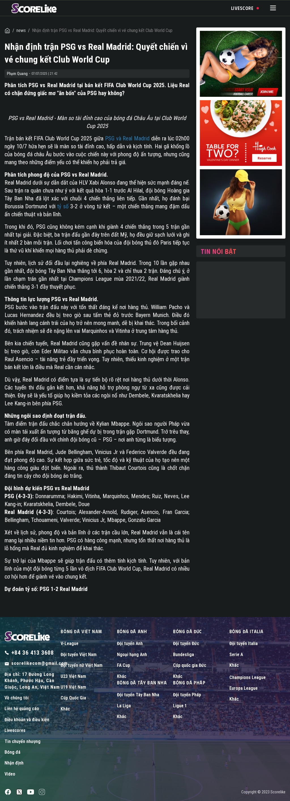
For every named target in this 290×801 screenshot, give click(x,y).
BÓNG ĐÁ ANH (132, 631)
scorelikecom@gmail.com (39, 663)
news (21, 30)
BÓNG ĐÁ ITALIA (246, 631)
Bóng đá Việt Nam (81, 631)
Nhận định (14, 763)
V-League (69, 643)
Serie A (236, 654)
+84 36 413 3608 (32, 653)
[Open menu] (273, 8)
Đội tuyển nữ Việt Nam (82, 665)
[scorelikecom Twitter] (42, 792)
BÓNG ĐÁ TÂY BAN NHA (142, 682)
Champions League (247, 677)
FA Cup (123, 665)
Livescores (15, 730)
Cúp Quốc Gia (73, 698)
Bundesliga (183, 654)
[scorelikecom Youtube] (30, 792)
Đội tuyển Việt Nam (79, 654)
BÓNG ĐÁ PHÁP (189, 682)
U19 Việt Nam (73, 687)
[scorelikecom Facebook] (8, 792)
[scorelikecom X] (19, 792)
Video (10, 774)
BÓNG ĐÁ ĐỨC (187, 631)
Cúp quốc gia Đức (189, 665)
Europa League (243, 688)
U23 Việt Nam (73, 676)
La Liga (124, 705)
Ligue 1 (180, 705)
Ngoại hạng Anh (132, 654)
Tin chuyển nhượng (22, 741)
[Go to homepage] (34, 8)
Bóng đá (12, 752)
